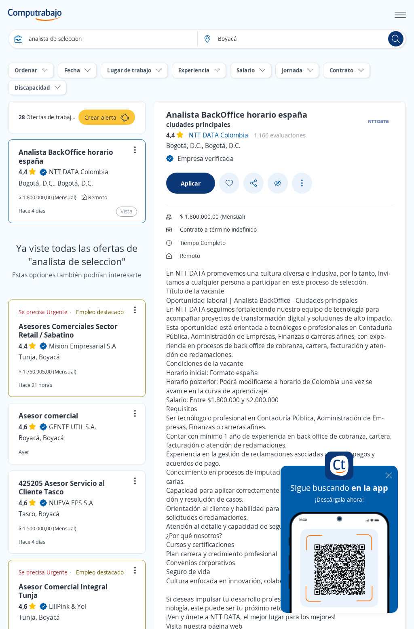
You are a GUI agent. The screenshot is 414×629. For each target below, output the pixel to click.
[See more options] (302, 183)
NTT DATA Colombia (78, 171)
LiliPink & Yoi (67, 606)
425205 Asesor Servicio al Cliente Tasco (62, 487)
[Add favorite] (229, 183)
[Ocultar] (277, 183)
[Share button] (253, 183)
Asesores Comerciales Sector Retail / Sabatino (68, 330)
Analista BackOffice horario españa (66, 156)
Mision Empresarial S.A (82, 346)
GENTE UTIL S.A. (72, 426)
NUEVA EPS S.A (71, 502)
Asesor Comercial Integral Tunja (63, 591)
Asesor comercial (48, 415)
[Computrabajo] (35, 15)
